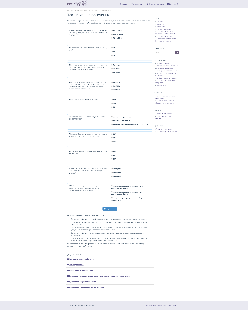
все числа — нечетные (121, 121)
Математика (93, 10)
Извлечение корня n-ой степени (167, 66)
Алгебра (159, 21)
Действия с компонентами (81, 270)
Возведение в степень (164, 114)
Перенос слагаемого (163, 63)
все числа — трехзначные (122, 117)
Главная (124, 4)
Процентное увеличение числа (167, 132)
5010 (114, 107)
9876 (114, 134)
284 (114, 151)
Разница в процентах (164, 129)
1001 (114, 100)
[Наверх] (178, 305)
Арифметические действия (81, 259)
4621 (114, 155)
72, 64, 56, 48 (117, 38)
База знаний (173, 4)
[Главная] (77, 4)
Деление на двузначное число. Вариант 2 (87, 287)
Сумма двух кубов (162, 85)
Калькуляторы (137, 4)
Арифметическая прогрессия (166, 78)
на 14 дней (117, 169)
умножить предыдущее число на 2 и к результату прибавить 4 (126, 193)
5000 (114, 103)
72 (114, 52)
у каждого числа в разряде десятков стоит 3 (130, 124)
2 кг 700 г (116, 86)
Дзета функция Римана (164, 68)
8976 (114, 142)
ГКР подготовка (76, 265)
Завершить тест (110, 209)
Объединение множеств (165, 103)
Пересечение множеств (165, 100)
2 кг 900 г (116, 90)
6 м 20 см (116, 69)
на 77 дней (117, 176)
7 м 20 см (116, 73)
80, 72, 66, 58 (117, 30)
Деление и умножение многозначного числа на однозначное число (99, 276)
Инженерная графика (164, 36)
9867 (114, 138)
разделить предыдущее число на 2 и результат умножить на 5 (130, 199)
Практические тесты (156, 4)
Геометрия (160, 24)
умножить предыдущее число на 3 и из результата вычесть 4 (127, 187)
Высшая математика (163, 29)
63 (114, 48)
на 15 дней (117, 172)
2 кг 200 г (116, 82)
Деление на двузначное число (82, 281)
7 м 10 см (116, 65)
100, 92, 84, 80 (118, 34)
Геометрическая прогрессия (166, 71)
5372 (114, 159)
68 (114, 55)
